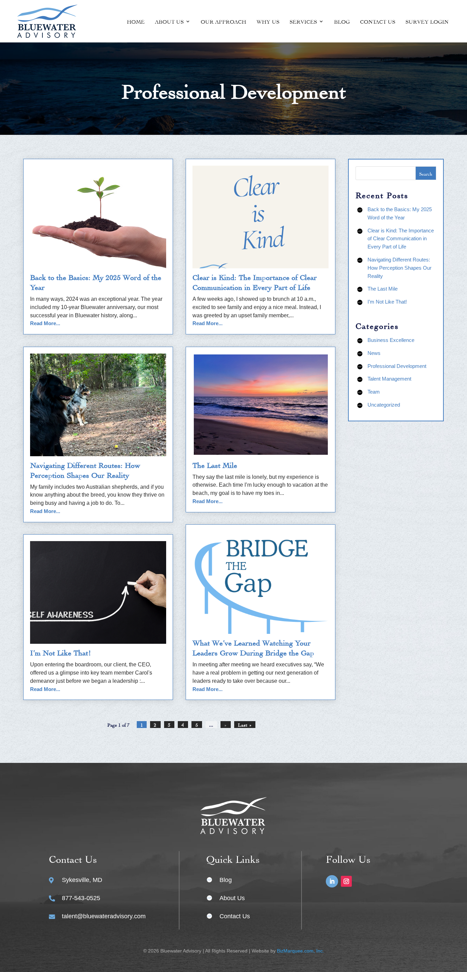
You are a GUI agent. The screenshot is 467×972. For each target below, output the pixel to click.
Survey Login (427, 21)
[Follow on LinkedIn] (332, 881)
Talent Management (389, 379)
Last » (245, 724)
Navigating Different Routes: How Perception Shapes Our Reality (399, 268)
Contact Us (377, 21)
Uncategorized (384, 405)
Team (374, 392)
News (374, 353)
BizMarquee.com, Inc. (300, 951)
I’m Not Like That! (60, 652)
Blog (342, 21)
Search (425, 173)
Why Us (267, 21)
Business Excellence (391, 340)
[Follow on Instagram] (346, 881)
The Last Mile (214, 464)
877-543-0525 (81, 898)
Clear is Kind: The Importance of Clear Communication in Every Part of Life (401, 239)
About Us (169, 21)
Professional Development (397, 366)
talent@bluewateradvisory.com (104, 916)
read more (43, 323)
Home (136, 21)
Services (303, 21)
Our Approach (223, 21)
